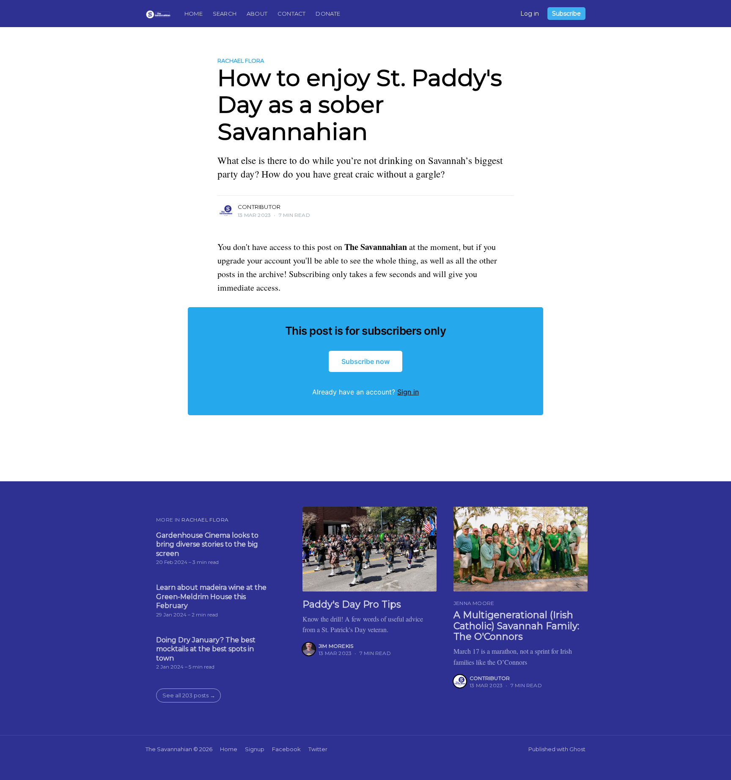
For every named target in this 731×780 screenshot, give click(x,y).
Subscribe (566, 13)
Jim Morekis (336, 646)
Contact (291, 13)
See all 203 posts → (188, 695)
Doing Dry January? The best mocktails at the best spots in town (206, 649)
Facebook (286, 749)
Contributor (259, 206)
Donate (328, 13)
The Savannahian (169, 749)
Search (224, 13)
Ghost (577, 749)
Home (193, 13)
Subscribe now (365, 361)
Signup (254, 749)
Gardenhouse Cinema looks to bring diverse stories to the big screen (207, 544)
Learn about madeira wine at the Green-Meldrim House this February (211, 596)
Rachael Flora (240, 60)
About (257, 13)
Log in (529, 14)
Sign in (408, 392)
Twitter (317, 749)
